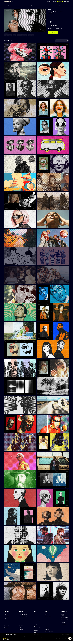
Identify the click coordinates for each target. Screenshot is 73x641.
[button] (25, 639)
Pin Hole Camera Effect (9, 78)
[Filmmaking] (38, 624)
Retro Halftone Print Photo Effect (43, 78)
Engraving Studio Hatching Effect (11, 375)
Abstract (18, 35)
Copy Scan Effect (8, 393)
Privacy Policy (47, 625)
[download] (34, 60)
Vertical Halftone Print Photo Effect (11, 96)
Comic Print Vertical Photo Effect (43, 59)
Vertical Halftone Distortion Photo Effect (45, 115)
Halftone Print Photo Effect (42, 96)
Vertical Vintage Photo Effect (43, 171)
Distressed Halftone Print (42, 542)
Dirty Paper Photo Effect (42, 208)
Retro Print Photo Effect (9, 115)
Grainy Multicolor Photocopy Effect (44, 356)
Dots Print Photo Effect (9, 208)
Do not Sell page (5, 638)
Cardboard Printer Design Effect (10, 319)
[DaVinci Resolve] (39, 620)
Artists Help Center (48, 616)
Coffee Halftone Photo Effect (43, 189)
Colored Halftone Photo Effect (10, 245)
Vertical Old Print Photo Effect (10, 579)
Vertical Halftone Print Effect (10, 523)
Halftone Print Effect (41, 523)
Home (5, 614)
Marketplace (6, 616)
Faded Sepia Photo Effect (9, 282)
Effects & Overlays (8, 35)
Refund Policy (47, 623)
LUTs (20, 627)
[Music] (36, 632)
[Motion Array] (38, 614)
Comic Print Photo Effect (9, 59)
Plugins (5, 618)
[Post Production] (39, 630)
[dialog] (36, 637)
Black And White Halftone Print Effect (11, 505)
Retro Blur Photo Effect (42, 226)
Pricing (5, 623)
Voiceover (21, 629)
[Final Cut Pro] (38, 622)
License (46, 627)
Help (45, 614)
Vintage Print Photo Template (10, 338)
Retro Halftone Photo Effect (10, 449)
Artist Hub (46, 618)
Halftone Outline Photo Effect (43, 152)
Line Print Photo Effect (9, 226)
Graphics (49, 9)
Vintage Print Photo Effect (9, 598)
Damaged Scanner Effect (42, 393)
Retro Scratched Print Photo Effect (11, 486)
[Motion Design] (39, 627)
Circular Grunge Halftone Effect (10, 412)
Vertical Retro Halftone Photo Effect (44, 449)
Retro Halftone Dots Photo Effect (11, 468)
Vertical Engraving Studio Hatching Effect (12, 356)
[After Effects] (38, 616)
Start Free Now (60, 1)
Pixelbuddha (51, 15)
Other (14, 35)
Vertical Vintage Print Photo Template (44, 319)
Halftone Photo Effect (9, 152)
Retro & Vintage (31, 35)
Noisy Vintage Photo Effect (42, 579)
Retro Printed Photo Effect (42, 245)
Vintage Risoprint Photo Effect (10, 171)
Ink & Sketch (24, 35)
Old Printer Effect (41, 412)
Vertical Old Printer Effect (42, 375)
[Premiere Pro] (38, 618)
